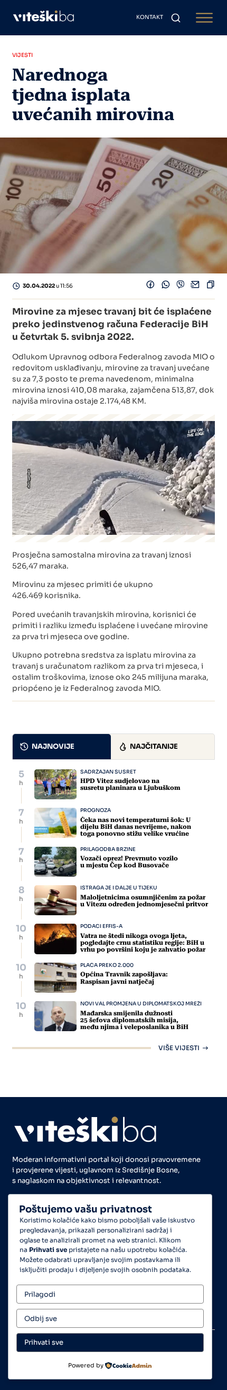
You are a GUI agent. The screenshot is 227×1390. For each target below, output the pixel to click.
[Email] (195, 286)
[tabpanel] (113, 910)
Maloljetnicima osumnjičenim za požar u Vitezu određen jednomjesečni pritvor (144, 901)
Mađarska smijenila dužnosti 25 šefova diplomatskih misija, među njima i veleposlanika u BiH (134, 1020)
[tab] (62, 746)
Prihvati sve (43, 1342)
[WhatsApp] (166, 286)
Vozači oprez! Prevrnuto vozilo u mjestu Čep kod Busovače (129, 862)
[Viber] (180, 286)
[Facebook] (150, 286)
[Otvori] (204, 18)
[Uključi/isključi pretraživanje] (176, 18)
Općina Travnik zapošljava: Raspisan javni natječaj (124, 978)
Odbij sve (40, 1318)
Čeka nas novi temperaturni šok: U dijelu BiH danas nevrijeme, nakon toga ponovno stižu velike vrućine (135, 826)
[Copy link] (210, 286)
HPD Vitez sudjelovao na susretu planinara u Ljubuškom (130, 784)
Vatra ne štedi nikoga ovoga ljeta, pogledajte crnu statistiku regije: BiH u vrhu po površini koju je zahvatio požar (142, 942)
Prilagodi (39, 1294)
